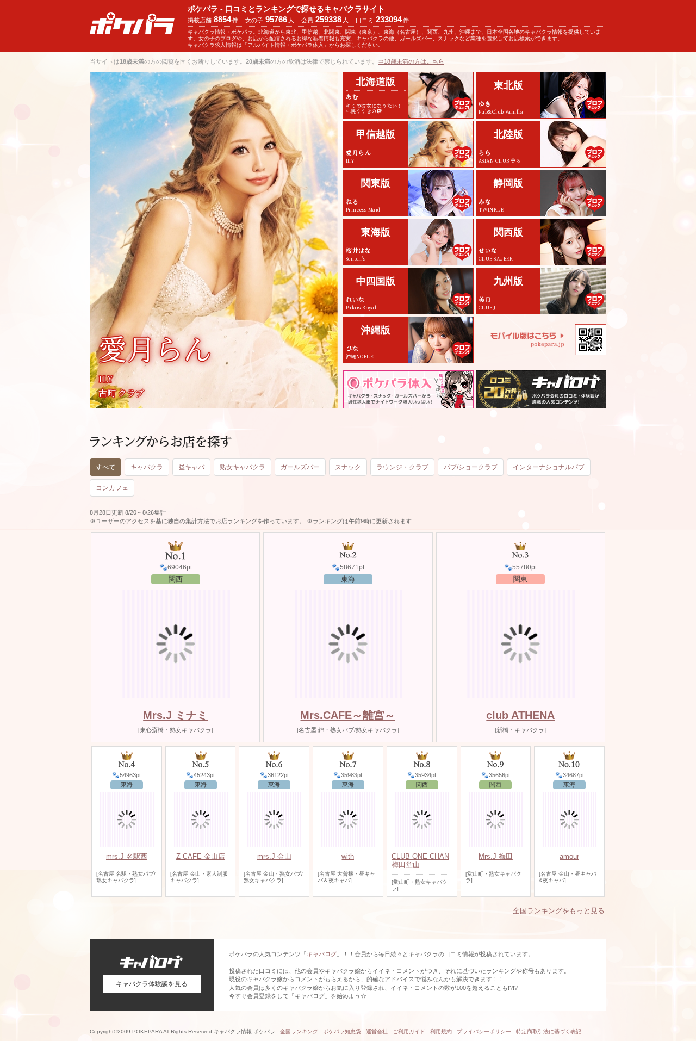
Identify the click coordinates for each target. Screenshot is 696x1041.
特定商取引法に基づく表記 (548, 1031)
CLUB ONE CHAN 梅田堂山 (420, 860)
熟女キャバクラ (242, 467)
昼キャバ (191, 467)
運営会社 (377, 1031)
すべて (105, 467)
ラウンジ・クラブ (402, 467)
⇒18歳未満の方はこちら (411, 61)
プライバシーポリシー (484, 1031)
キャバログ (322, 954)
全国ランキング (299, 1031)
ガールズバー (300, 467)
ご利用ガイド (409, 1031)
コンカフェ (112, 488)
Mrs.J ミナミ (175, 715)
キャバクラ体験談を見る (152, 984)
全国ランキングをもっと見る (559, 911)
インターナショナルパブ (549, 467)
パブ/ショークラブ (471, 467)
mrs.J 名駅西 (126, 856)
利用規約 (441, 1031)
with (347, 856)
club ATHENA (520, 715)
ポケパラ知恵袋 (342, 1031)
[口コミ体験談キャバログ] (541, 389)
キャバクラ (146, 467)
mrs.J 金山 (274, 856)
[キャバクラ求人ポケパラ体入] (408, 389)
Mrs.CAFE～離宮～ (347, 715)
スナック (348, 467)
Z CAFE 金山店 (200, 856)
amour (569, 856)
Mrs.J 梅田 (495, 856)
